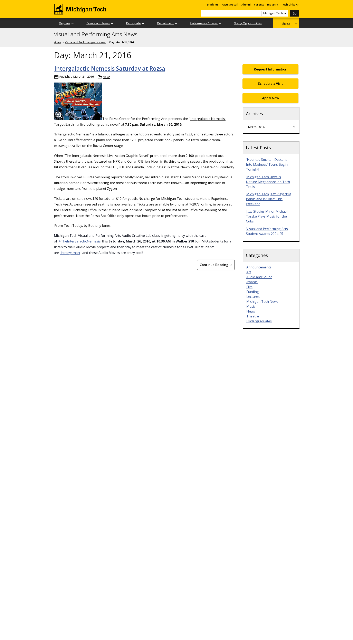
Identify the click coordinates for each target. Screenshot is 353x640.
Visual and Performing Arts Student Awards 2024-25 (267, 231)
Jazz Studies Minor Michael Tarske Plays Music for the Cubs (266, 216)
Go (295, 13)
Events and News (98, 23)
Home (57, 42)
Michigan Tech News (262, 301)
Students (212, 4)
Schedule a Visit (270, 83)
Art (248, 272)
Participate (133, 23)
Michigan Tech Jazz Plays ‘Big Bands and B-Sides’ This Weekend (268, 199)
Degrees (64, 23)
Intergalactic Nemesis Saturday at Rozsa (109, 68)
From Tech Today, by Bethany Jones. (82, 225)
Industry (272, 4)
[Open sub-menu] (297, 4)
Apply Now (270, 98)
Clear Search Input (258, 13)
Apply (286, 23)
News (106, 77)
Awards (252, 282)
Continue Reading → (216, 264)
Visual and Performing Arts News (95, 34)
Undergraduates (259, 321)
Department (165, 23)
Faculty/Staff (230, 4)
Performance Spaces (204, 23)
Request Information (270, 69)
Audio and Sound (259, 277)
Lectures (253, 296)
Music (250, 306)
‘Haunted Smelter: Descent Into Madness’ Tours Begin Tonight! (267, 164)
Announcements (258, 267)
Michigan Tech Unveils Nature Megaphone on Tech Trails (268, 182)
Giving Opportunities (248, 23)
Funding (252, 291)
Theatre (252, 316)
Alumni (246, 4)
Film (249, 287)
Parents (259, 4)
